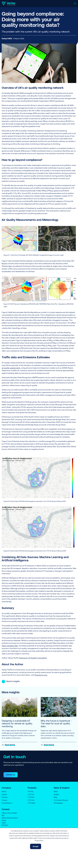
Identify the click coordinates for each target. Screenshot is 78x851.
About (4, 791)
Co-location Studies (61, 800)
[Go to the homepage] (8, 3)
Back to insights (13, 681)
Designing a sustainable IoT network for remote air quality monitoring (17, 724)
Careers (4, 800)
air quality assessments (11, 368)
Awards (4, 794)
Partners (5, 797)
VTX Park (31, 797)
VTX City (31, 794)
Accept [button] (35, 846)
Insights (56, 794)
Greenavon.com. (41, 675)
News (56, 791)
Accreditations (7, 803)
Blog (55, 797)
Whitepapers (58, 803)
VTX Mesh (31, 803)
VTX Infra (31, 800)
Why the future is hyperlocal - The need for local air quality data (56, 724)
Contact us (10, 775)
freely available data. (10, 646)
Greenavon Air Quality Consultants (33, 658)
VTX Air (30, 791)
